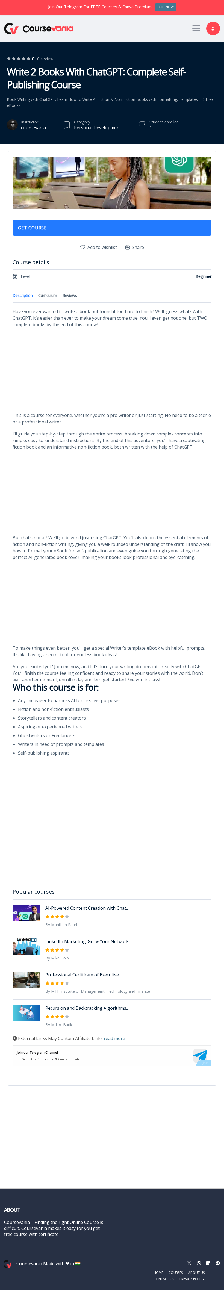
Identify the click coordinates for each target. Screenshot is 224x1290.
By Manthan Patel (61, 924)
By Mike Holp (57, 958)
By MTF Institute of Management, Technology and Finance (97, 991)
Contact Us (164, 1279)
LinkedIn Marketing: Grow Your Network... (88, 941)
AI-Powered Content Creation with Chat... (87, 908)
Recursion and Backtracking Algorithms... (87, 1008)
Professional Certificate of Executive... (83, 975)
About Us (196, 1272)
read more (114, 1038)
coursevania (33, 128)
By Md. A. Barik (58, 1024)
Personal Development (97, 128)
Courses (176, 1272)
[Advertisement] (112, 371)
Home (158, 1272)
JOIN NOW (166, 7)
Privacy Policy (191, 1279)
